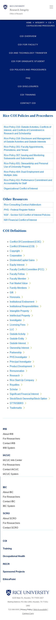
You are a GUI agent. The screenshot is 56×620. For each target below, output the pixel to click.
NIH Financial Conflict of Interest (20, 220)
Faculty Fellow (17, 274)
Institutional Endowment (22, 301)
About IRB (8, 434)
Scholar (14, 389)
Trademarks (16, 408)
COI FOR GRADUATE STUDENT (28, 61)
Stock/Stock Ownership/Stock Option (28, 398)
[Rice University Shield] (5, 9)
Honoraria (15, 297)
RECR (6, 564)
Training (7, 548)
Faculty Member (18, 278)
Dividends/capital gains (22, 260)
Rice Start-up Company (22, 380)
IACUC (6, 455)
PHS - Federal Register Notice (19, 209)
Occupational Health (14, 556)
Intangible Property (19, 311)
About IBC (8, 492)
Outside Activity (17, 334)
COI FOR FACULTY (28, 44)
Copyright (15, 251)
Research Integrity (19, 9)
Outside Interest (18, 343)
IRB (5, 429)
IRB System (9, 448)
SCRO (6, 513)
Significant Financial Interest (24, 394)
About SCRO (9, 518)
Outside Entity (17, 338)
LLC (12, 329)
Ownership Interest (19, 348)
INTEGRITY (39, 23)
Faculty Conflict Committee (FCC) (27, 269)
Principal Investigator (20, 361)
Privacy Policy (26, 610)
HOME (28, 23)
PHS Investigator (18, 357)
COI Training (28, 95)
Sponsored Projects (14, 571)
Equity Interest (17, 265)
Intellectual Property (20, 315)
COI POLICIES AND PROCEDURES (28, 69)
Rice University (17, 6)
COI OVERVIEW (28, 36)
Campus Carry (28, 614)
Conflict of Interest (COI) (22, 246)
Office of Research (16, 14)
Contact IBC (9, 501)
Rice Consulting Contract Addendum (22, 204)
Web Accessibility (40, 610)
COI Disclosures (28, 86)
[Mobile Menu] (51, 6)
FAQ (28, 78)
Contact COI (28, 103)
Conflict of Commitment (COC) (25, 242)
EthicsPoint (9, 579)
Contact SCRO (10, 527)
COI (49, 23)
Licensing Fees (17, 325)
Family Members (18, 288)
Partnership (16, 352)
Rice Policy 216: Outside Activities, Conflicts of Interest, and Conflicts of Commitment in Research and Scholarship (27, 130)
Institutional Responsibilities (24, 306)
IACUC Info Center (12, 460)
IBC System (9, 506)
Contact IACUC (11, 469)
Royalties (14, 385)
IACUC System (10, 474)
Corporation (16, 255)
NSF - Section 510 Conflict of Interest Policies (27, 215)
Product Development (21, 366)
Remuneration (17, 371)
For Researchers (11, 438)
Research (15, 375)
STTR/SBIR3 (16, 403)
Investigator (16, 320)
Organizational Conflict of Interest (21, 188)
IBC (5, 487)
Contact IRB (9, 443)
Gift (11, 292)
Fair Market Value (19, 283)
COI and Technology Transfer (28, 53)
